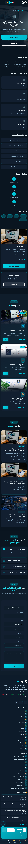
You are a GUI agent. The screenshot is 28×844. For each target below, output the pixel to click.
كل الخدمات (14, 43)
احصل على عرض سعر (14, 266)
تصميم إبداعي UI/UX (18, 398)
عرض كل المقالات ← (22, 824)
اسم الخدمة (21, 604)
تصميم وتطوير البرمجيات (17, 364)
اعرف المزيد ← (21, 339)
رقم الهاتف (21, 620)
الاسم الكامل (20, 612)
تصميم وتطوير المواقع (17, 330)
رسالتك (22, 650)
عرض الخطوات (11, 830)
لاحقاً (4, 830)
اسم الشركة (21, 634)
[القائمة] (2, 2)
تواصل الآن (14, 284)
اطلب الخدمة (14, 37)
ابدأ (6, 339)
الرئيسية (23, 11)
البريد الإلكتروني (20, 642)
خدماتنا (18, 11)
